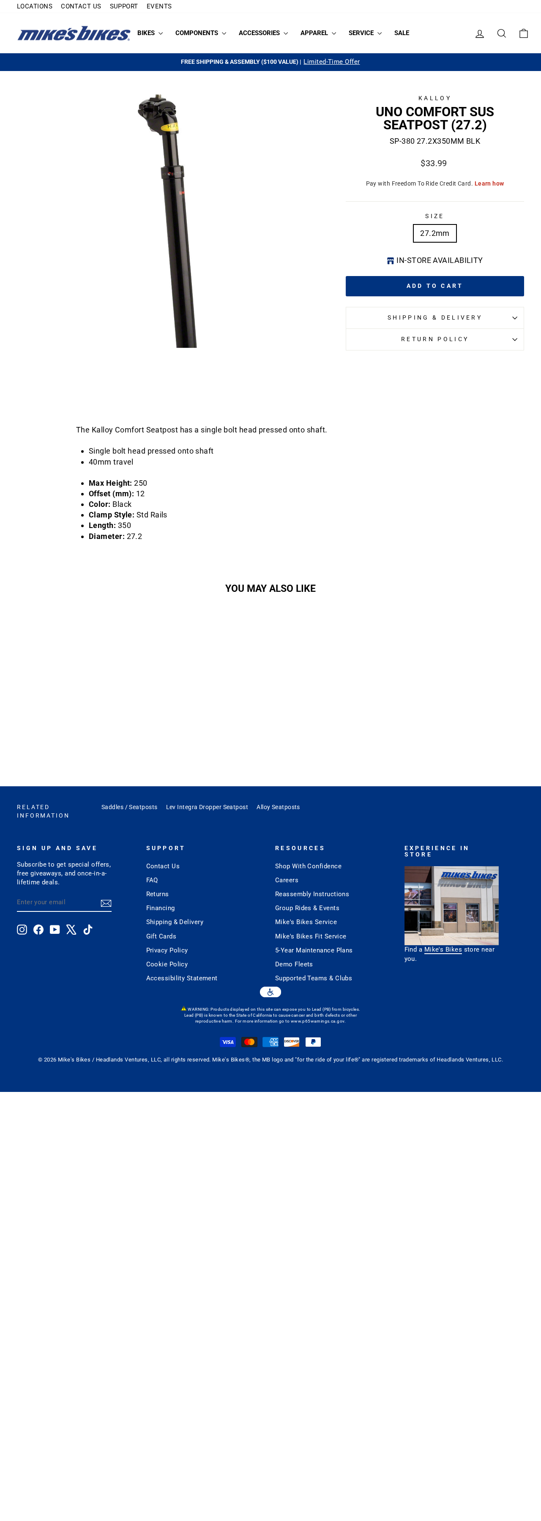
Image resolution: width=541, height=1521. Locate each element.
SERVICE (362, 33)
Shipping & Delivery (435, 317)
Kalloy (434, 98)
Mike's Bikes (443, 949)
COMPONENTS (197, 33)
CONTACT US (81, 6)
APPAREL (315, 33)
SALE (401, 33)
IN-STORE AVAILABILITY (439, 260)
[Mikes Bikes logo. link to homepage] (74, 33)
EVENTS (159, 6)
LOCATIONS (34, 6)
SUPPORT (124, 6)
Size (434, 216)
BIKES (146, 33)
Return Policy (435, 339)
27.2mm (435, 233)
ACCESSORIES (260, 33)
